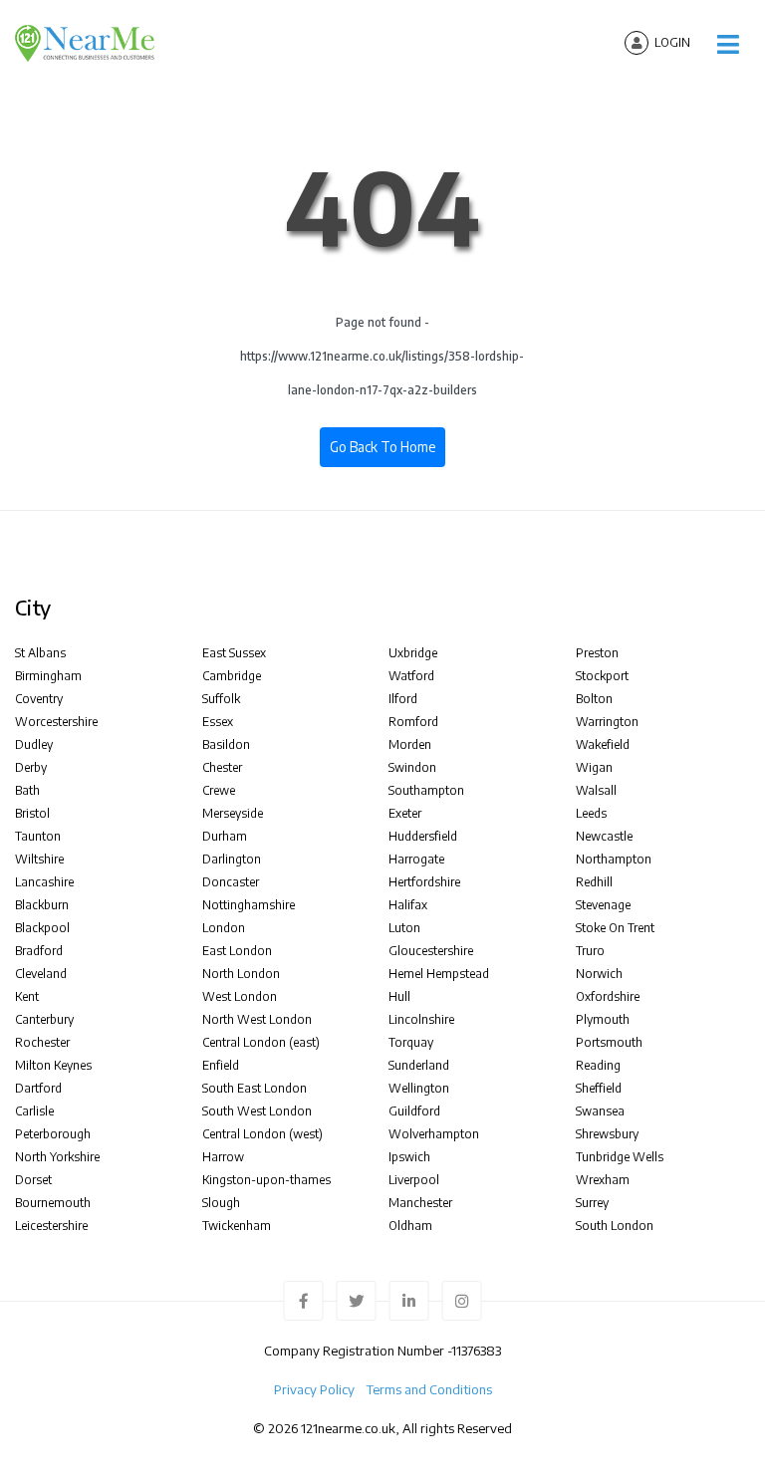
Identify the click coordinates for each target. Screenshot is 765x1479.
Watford (411, 675)
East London (237, 950)
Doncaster (230, 881)
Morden (409, 744)
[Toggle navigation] (728, 45)
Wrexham (603, 1179)
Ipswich (409, 1156)
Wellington (418, 1088)
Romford (413, 721)
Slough (221, 1202)
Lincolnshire (421, 1019)
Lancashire (44, 881)
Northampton (613, 859)
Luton (404, 927)
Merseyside (232, 813)
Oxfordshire (607, 996)
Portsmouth (609, 1042)
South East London (254, 1088)
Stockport (602, 675)
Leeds (591, 813)
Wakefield (603, 744)
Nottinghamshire (248, 904)
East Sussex (234, 652)
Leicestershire (51, 1225)
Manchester (420, 1202)
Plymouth (603, 1019)
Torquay (410, 1042)
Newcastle (604, 836)
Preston (597, 652)
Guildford (414, 1111)
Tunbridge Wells (619, 1156)
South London (614, 1225)
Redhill (594, 881)
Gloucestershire (430, 950)
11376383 (476, 1350)
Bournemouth (53, 1202)
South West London (257, 1111)
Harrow (223, 1156)
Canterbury (44, 1019)
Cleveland (41, 973)
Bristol (32, 813)
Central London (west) (262, 1133)
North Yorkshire (57, 1156)
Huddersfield (422, 836)
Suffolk (221, 698)
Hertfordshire (424, 881)
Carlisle (34, 1111)
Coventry (39, 698)
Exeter (404, 813)
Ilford (402, 698)
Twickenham (236, 1225)
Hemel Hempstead (438, 973)
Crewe (218, 790)
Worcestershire (56, 721)
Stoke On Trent (615, 927)
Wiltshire (39, 859)
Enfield (220, 1065)
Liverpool (413, 1179)
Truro (590, 950)
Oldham (410, 1225)
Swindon (412, 767)
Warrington (607, 721)
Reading (598, 1065)
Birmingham (48, 675)
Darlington (231, 859)
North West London (257, 1019)
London (223, 927)
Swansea (600, 1111)
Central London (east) (261, 1042)
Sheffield (599, 1088)
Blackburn (42, 904)
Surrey (592, 1202)
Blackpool (42, 927)
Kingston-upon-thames (266, 1179)
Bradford (39, 950)
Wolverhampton (433, 1133)
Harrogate (416, 859)
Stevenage (603, 904)
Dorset (33, 1179)
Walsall (596, 790)
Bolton (594, 698)
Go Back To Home (382, 446)
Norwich (599, 973)
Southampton (426, 790)
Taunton (38, 836)
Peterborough (53, 1133)
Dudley (34, 744)
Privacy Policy (314, 1389)
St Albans (40, 652)
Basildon (226, 744)
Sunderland (418, 1065)
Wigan (594, 767)
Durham (224, 836)
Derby (31, 767)
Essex (217, 721)
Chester (222, 767)
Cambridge (231, 675)
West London (239, 996)
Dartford (38, 1088)
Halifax (407, 904)
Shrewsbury (607, 1133)
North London (241, 973)
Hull (399, 996)
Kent (27, 996)
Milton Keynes (53, 1065)
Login (672, 42)
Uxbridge (412, 652)
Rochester (42, 1042)
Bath (27, 790)
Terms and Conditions (429, 1389)
